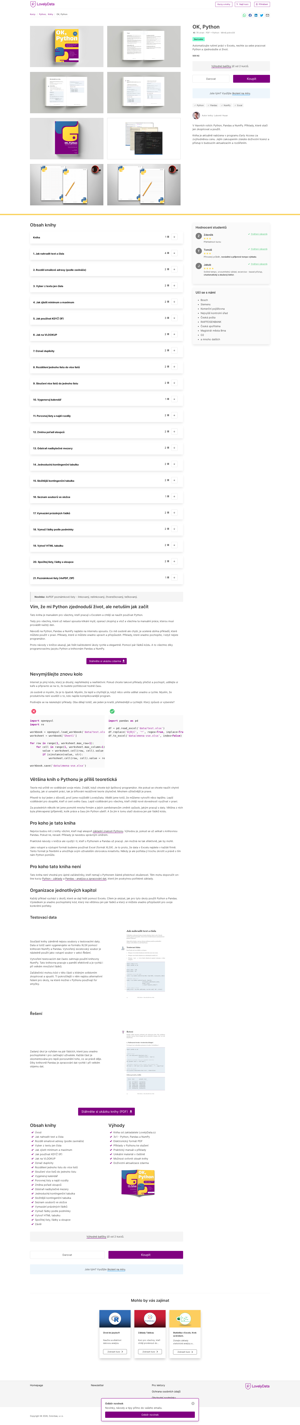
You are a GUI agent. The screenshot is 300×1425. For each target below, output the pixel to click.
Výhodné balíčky (221, 66)
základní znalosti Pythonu (108, 831)
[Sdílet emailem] (267, 15)
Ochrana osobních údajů (166, 1391)
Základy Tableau (146, 1333)
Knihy (50, 14)
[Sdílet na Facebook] (250, 15)
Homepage (36, 1385)
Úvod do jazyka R (111, 1333)
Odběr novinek (150, 1414)
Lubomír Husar (221, 115)
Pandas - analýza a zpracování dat (85, 878)
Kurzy (32, 14)
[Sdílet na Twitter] (261, 15)
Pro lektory (158, 1385)
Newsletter (97, 1385)
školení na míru (241, 93)
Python (42, 14)
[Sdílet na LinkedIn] (255, 15)
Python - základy (52, 878)
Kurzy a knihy (224, 4)
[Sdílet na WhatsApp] (244, 15)
